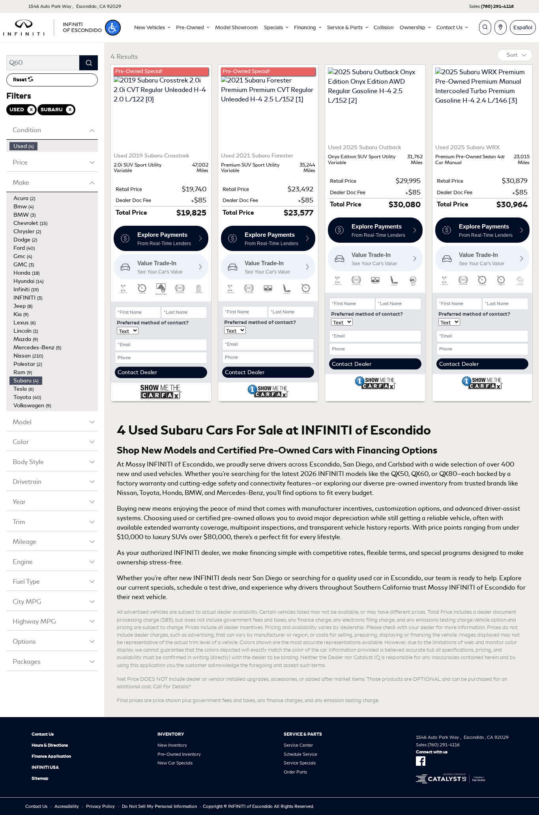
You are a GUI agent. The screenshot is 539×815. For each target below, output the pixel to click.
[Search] (88, 62)
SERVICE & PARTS (303, 734)
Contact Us (43, 734)
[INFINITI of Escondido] (52, 26)
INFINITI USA (45, 767)
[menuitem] (53, 146)
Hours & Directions (50, 745)
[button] (113, 28)
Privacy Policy (100, 806)
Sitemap (40, 778)
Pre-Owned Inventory (179, 754)
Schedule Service (300, 754)
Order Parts (295, 772)
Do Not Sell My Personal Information (159, 806)
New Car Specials (175, 763)
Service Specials (300, 763)
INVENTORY (170, 734)
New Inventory (172, 745)
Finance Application (51, 756)
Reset (20, 80)
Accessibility (66, 806)
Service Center (298, 745)
